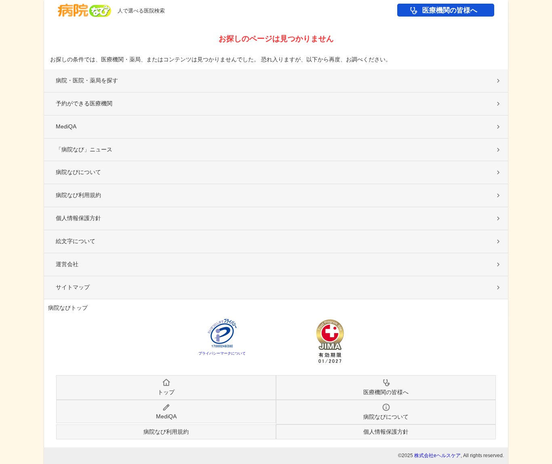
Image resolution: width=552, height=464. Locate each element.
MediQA (66, 126)
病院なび (84, 10)
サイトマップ (73, 287)
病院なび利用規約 (78, 195)
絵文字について (75, 241)
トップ (166, 392)
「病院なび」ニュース (84, 149)
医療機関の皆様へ (449, 10)
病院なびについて (78, 172)
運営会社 (67, 264)
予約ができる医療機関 (84, 103)
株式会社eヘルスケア (437, 455)
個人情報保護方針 (78, 218)
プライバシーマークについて (222, 353)
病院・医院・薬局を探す (87, 80)
